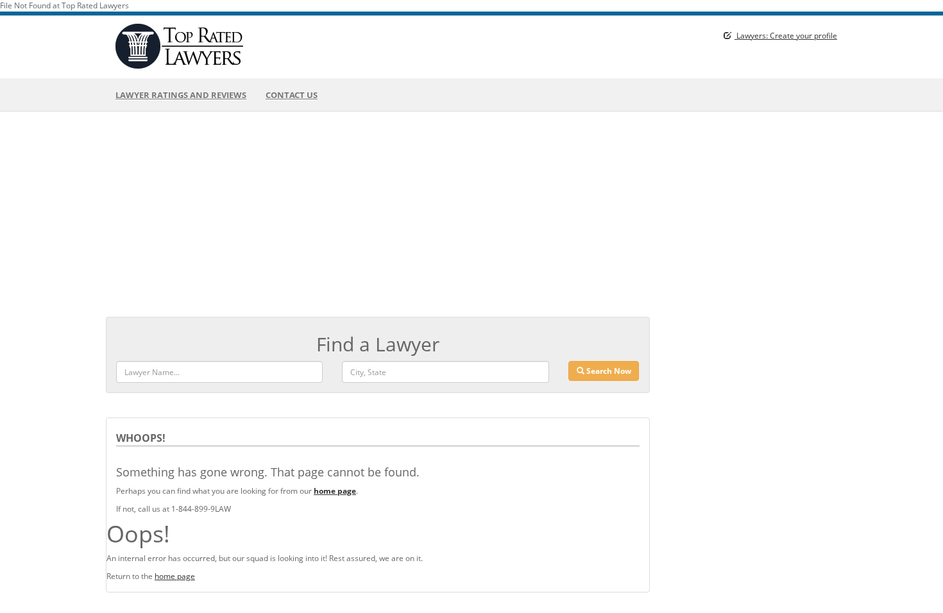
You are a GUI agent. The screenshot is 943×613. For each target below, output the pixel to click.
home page (175, 576)
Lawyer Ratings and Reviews (180, 95)
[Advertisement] (471, 214)
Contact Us (292, 95)
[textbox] (445, 372)
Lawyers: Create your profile (786, 35)
